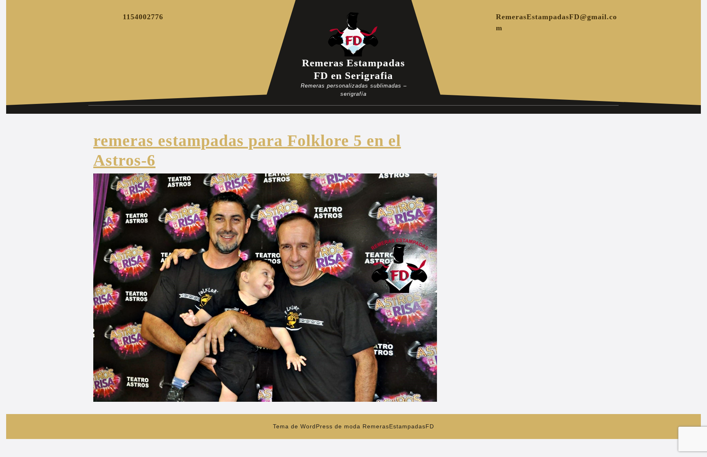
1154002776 (143, 17)
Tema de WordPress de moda (316, 426)
